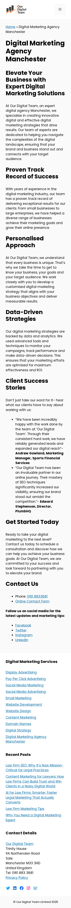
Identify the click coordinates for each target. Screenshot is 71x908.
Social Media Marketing (25, 685)
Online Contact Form (32, 601)
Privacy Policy (17, 877)
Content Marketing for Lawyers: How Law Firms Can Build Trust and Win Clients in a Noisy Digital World (35, 781)
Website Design (18, 711)
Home (10, 27)
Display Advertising (21, 672)
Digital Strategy (18, 730)
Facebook (23, 625)
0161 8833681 (37, 596)
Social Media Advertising (26, 691)
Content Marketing (21, 717)
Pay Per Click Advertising (26, 679)
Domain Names (18, 724)
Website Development (24, 704)
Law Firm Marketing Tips (25, 808)
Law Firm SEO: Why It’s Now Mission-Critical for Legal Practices (34, 768)
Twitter (21, 630)
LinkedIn (21, 640)
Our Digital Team (20, 844)
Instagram (24, 635)
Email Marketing (18, 698)
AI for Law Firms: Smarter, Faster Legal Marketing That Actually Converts (31, 797)
